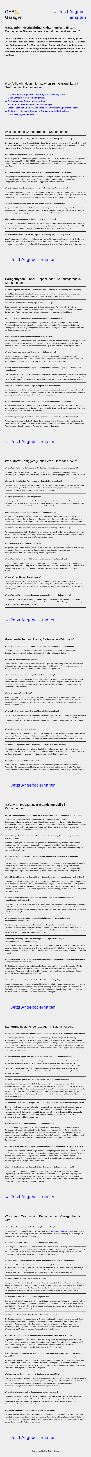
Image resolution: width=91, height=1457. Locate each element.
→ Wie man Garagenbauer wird (19, 114)
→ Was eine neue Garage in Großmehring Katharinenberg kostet (35, 94)
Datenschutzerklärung (50, 1451)
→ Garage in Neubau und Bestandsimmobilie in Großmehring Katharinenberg (41, 108)
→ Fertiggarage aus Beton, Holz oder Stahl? (26, 101)
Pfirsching (53, 1231)
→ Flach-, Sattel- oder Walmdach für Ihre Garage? (28, 104)
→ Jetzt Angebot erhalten (30, 259)
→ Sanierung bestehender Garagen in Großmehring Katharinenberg (37, 111)
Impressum (36, 1451)
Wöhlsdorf (63, 1231)
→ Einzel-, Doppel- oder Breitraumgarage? (25, 98)
